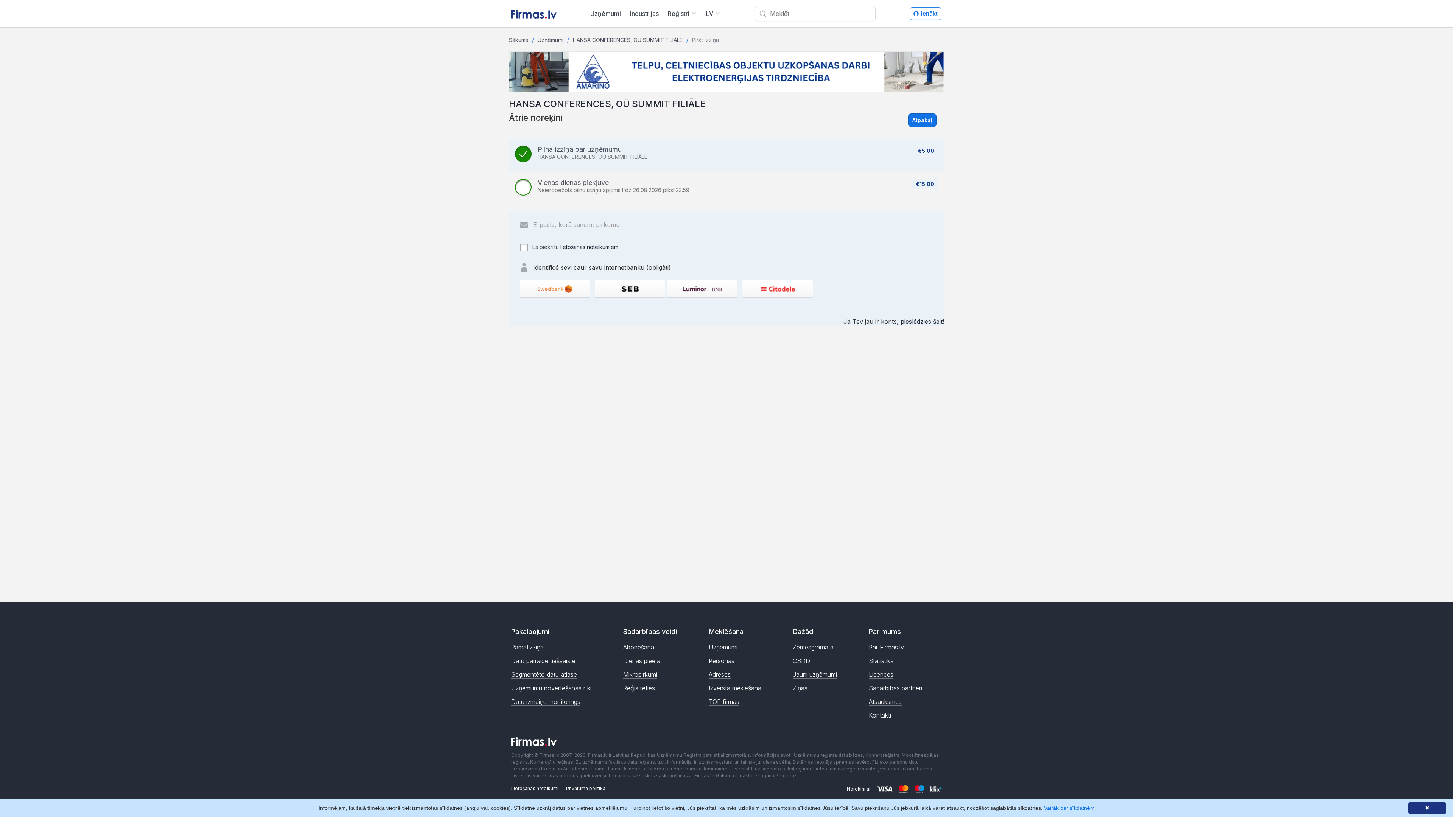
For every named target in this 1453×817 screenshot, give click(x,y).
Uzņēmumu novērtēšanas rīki (551, 688)
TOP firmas (724, 701)
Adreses (720, 674)
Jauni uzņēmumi (815, 674)
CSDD (801, 661)
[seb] (630, 288)
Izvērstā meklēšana (735, 688)
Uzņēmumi (605, 13)
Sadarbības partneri (895, 688)
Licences (881, 674)
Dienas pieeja (641, 661)
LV (709, 13)
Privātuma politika (585, 788)
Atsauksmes (885, 701)
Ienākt (929, 13)
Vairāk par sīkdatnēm (1069, 808)
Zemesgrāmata (813, 647)
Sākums (518, 40)
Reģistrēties (639, 688)
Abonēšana (638, 647)
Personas (721, 661)
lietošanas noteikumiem (589, 247)
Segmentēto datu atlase (544, 674)
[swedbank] (555, 288)
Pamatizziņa (527, 647)
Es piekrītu (574, 247)
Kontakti (880, 715)
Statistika (881, 661)
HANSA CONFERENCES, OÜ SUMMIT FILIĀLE (628, 40)
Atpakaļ (922, 120)
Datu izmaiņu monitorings (545, 701)
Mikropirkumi (640, 674)
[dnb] (702, 288)
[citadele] (777, 288)
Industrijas (644, 13)
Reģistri (678, 13)
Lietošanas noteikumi (534, 788)
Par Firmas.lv (886, 647)
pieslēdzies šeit (922, 321)
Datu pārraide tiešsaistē (543, 661)
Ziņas (800, 688)
